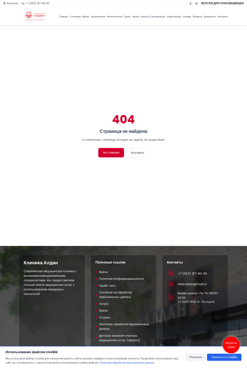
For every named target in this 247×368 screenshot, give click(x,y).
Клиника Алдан (41, 263)
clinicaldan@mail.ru (192, 284)
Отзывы (187, 16)
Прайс (127, 16)
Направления (98, 16)
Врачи (85, 16)
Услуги (104, 304)
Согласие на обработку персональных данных (115, 294)
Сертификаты (158, 16)
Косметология (114, 16)
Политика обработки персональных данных (124, 326)
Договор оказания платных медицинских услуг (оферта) (119, 337)
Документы (210, 16)
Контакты (12, 3)
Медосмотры (174, 16)
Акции (135, 16)
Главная (63, 16)
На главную (111, 152)
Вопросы (197, 16)
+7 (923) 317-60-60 (37, 3)
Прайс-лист (107, 285)
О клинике (75, 16)
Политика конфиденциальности (121, 279)
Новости (145, 16)
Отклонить (195, 357)
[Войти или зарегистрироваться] (190, 3)
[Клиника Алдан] (35, 16)
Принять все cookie (224, 357)
